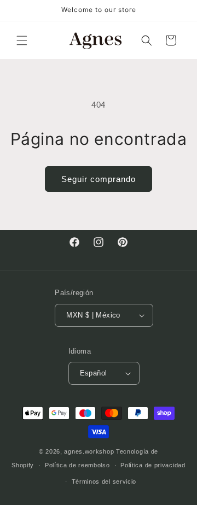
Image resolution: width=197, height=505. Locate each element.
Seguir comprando (98, 179)
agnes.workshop (89, 451)
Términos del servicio (104, 481)
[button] (22, 40)
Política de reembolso (77, 465)
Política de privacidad (152, 465)
